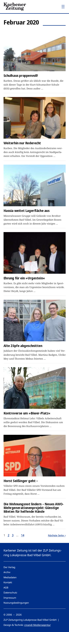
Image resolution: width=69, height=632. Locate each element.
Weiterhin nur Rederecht (22, 143)
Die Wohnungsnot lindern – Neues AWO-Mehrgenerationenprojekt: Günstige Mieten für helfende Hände (34, 507)
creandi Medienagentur (37, 625)
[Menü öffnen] (63, 6)
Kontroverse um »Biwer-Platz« (27, 413)
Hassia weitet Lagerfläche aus (27, 211)
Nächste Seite (56, 535)
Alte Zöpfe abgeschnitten (23, 346)
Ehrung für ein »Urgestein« (24, 278)
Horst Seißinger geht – (21, 481)
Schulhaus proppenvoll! (21, 75)
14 (22, 535)
